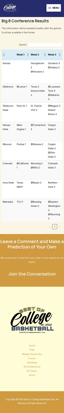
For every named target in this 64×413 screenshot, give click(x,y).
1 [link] (54, 226)
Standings (32, 362)
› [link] (59, 226)
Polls (32, 349)
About (32, 375)
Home (32, 345)
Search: (23, 44)
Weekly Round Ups (32, 354)
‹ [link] (49, 226)
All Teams (32, 371)
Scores (32, 358)
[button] (4, 55)
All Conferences (32, 366)
